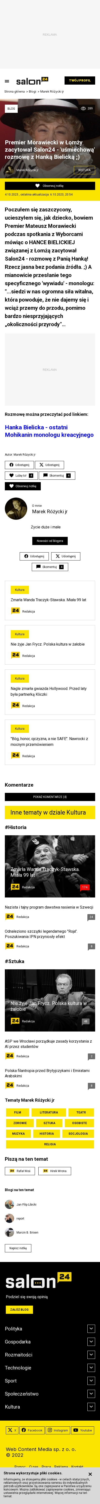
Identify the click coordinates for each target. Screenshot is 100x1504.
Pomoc (20, 1467)
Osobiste (79, 1123)
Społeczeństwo (22, 1393)
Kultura (84, 170)
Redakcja (28, 611)
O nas (33, 1467)
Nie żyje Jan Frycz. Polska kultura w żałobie (48, 644)
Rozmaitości (18, 1354)
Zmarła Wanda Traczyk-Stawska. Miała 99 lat (48, 600)
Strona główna (14, 91)
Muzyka (18, 1133)
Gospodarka (18, 1341)
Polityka (13, 1328)
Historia (17, 827)
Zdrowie (20, 1123)
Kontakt (77, 1467)
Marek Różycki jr (52, 91)
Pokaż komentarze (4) (50, 797)
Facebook (35, 1430)
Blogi (32, 91)
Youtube (86, 1430)
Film (17, 1112)
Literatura (49, 1112)
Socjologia (78, 1133)
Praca (46, 1467)
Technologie (18, 1367)
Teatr (81, 1112)
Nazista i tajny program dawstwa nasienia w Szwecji (49, 907)
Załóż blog (19, 1309)
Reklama (61, 1467)
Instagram (61, 1430)
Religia (50, 1144)
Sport (11, 1380)
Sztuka (16, 961)
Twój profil (80, 80)
